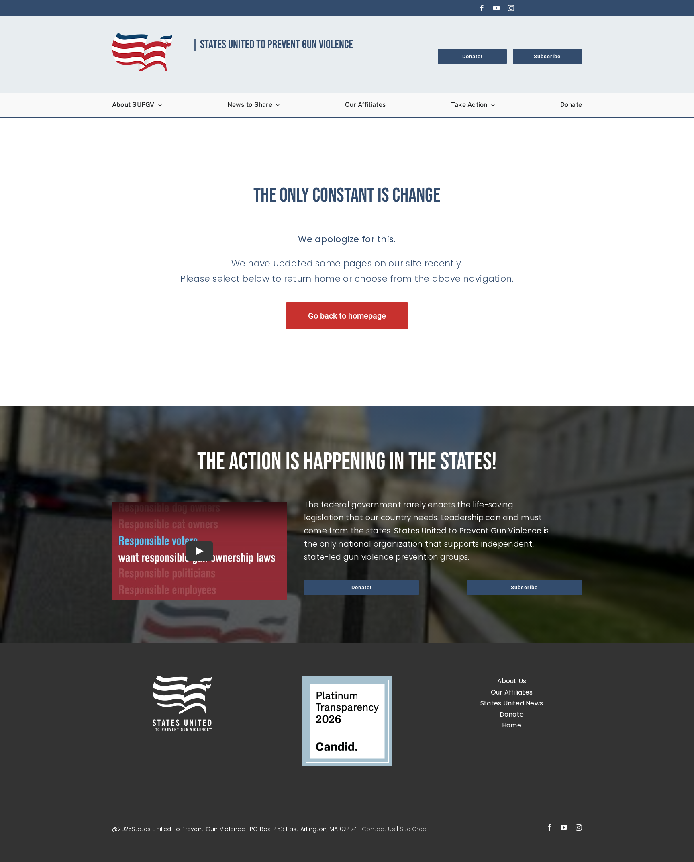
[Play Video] (199, 550)
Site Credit (415, 829)
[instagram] (511, 8)
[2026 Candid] (347, 679)
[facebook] (482, 8)
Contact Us (379, 829)
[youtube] (496, 8)
